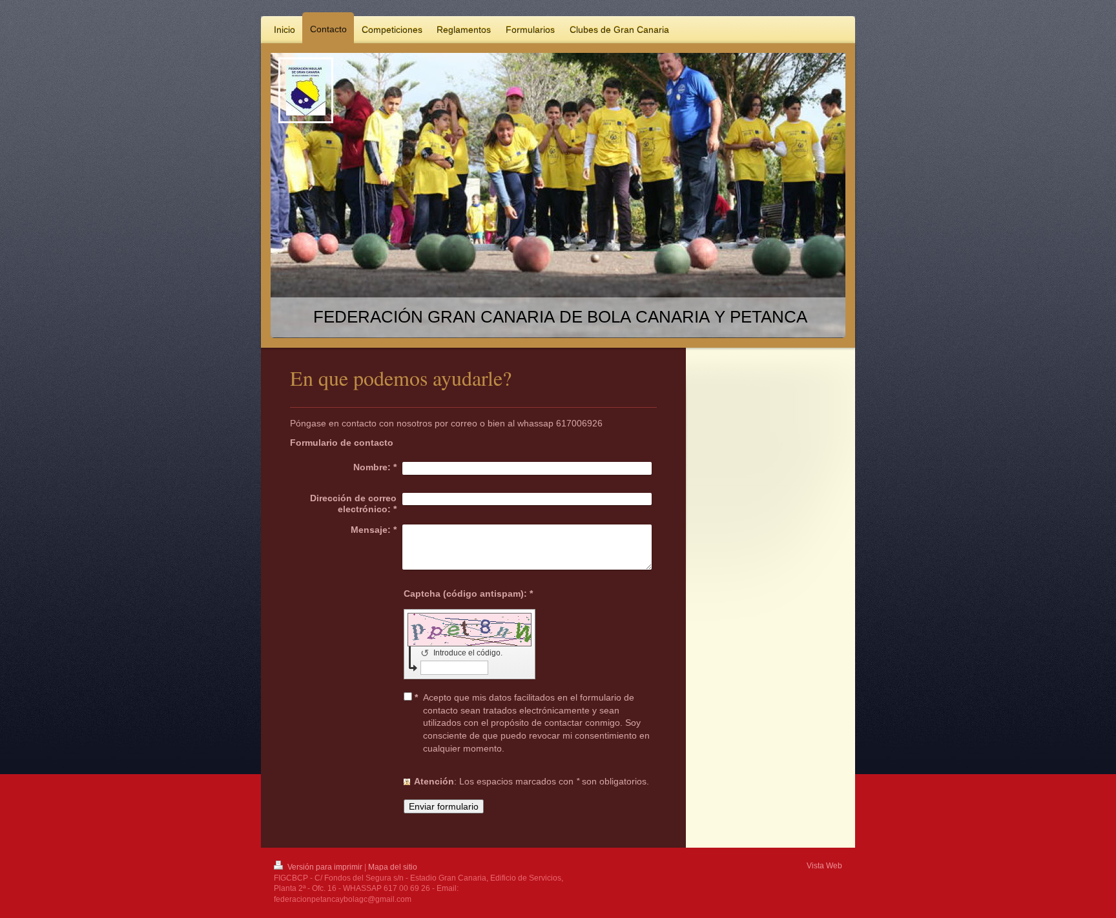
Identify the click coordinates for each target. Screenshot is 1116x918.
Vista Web (824, 865)
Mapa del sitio (392, 867)
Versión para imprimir (324, 867)
